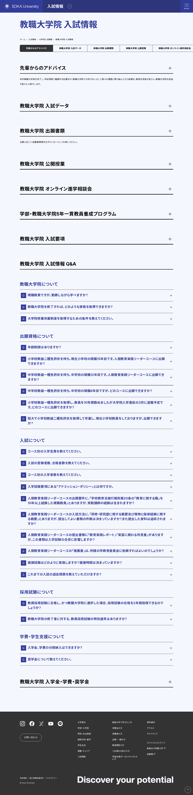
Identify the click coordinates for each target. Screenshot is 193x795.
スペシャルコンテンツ (156, 742)
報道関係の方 (118, 745)
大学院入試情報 (45, 39)
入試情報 (32, 39)
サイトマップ (152, 734)
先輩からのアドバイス (36, 48)
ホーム (22, 39)
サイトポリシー (51, 778)
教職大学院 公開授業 (136, 48)
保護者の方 (117, 734)
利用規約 (23, 778)
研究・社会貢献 (84, 734)
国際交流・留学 (84, 739)
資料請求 (151, 722)
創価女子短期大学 (155, 748)
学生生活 (82, 745)
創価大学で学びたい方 (122, 722)
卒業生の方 (117, 728)
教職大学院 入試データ (70, 48)
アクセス (150, 728)
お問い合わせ (30, 737)
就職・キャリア (84, 751)
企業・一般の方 (118, 739)
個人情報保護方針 (37, 778)
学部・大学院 (83, 728)
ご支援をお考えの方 (121, 751)
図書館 (150, 754)
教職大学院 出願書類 (103, 48)
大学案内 (82, 722)
